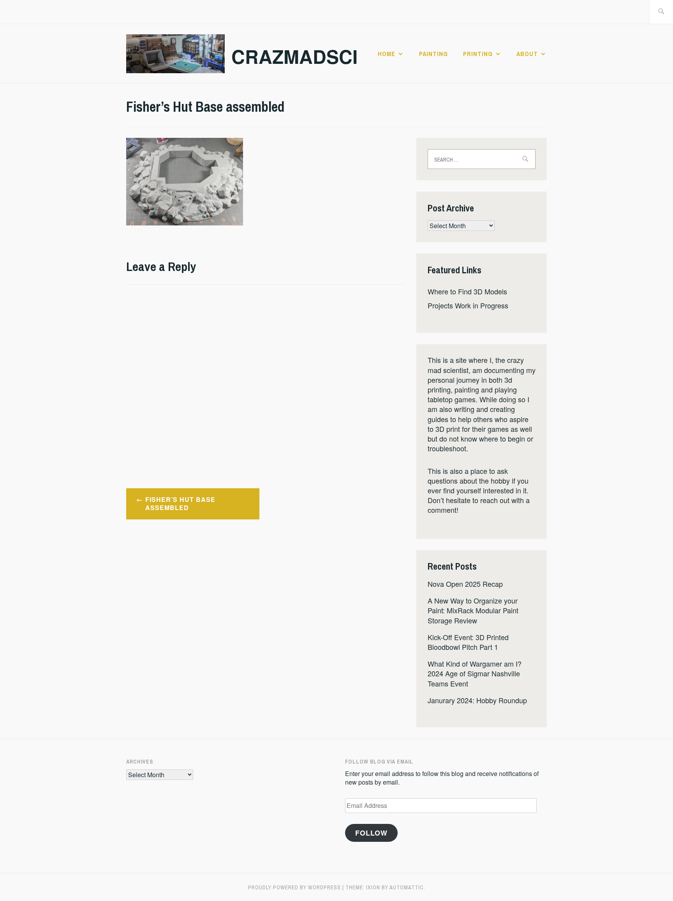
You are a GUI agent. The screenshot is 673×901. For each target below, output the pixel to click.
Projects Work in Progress (468, 305)
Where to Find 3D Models (467, 291)
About (527, 53)
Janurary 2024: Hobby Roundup (477, 700)
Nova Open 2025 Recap (465, 584)
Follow (371, 833)
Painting (433, 53)
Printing (478, 53)
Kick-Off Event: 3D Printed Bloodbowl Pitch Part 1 (468, 642)
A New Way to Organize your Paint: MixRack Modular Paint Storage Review (473, 610)
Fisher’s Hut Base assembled (180, 503)
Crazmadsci (294, 56)
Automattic (406, 887)
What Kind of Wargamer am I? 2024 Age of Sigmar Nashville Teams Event (474, 673)
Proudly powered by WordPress (294, 887)
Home (386, 53)
